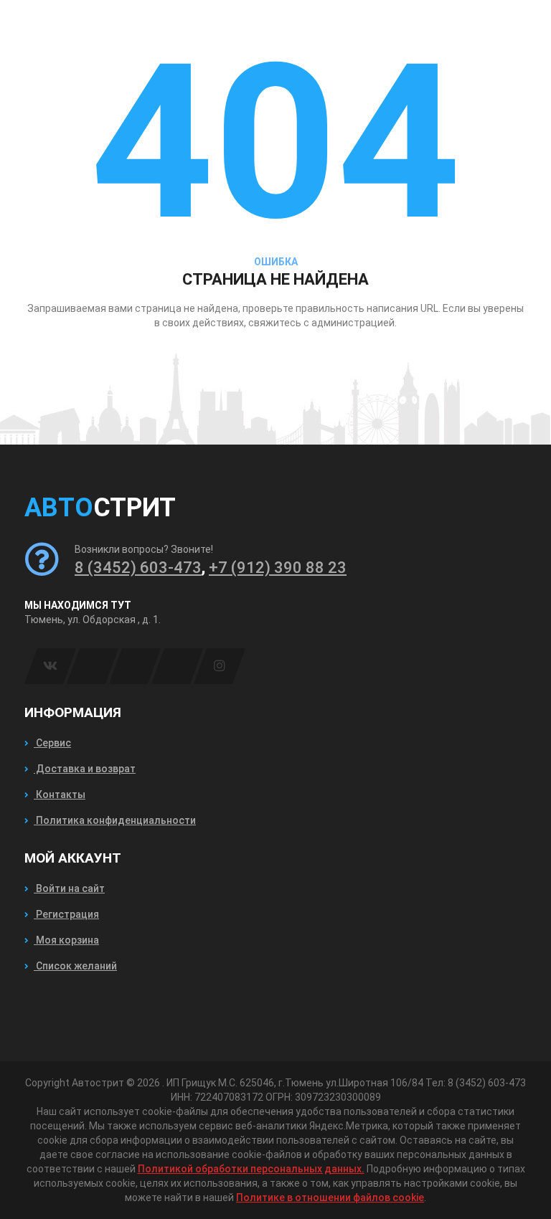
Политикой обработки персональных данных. (251, 1169)
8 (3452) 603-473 (138, 568)
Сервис (52, 743)
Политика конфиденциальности (115, 820)
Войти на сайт (69, 888)
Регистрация (66, 914)
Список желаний (75, 966)
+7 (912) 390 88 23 (278, 568)
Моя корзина (66, 940)
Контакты (59, 794)
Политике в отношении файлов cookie (330, 1197)
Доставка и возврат (85, 768)
